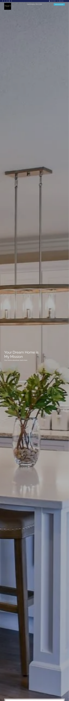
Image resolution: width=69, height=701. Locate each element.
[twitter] (4, 1)
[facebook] (2, 1)
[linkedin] (11, 1)
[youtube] (9, 1)
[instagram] (6, 1)
